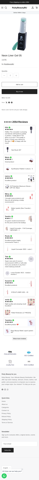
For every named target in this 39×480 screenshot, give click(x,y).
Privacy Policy (6, 413)
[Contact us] (4, 475)
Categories (5, 407)
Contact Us (5, 410)
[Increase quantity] (16, 75)
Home (4, 401)
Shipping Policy (7, 419)
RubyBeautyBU (9, 64)
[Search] (7, 7)
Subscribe (7, 450)
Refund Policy (6, 416)
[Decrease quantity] (4, 75)
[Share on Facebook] (9, 102)
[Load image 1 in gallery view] (19, 33)
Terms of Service (7, 422)
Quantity (4, 71)
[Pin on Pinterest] (11, 102)
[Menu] (2, 7)
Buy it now (19, 91)
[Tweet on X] (6, 102)
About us (4, 404)
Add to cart (19, 84)
